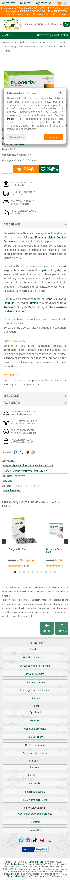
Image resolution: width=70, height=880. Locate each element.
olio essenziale (57, 307)
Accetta (53, 137)
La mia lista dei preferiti (35, 800)
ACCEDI (27, 3)
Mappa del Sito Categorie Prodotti (22, 876)
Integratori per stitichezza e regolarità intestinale (28, 465)
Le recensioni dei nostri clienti (35, 665)
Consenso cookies (35, 682)
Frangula (40, 237)
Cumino (61, 237)
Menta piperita (15, 311)
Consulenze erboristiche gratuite (35, 813)
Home (6, 42)
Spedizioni (35, 712)
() (64, 3)
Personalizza (16, 137)
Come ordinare (35, 737)
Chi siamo (35, 649)
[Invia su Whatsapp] (33, 451)
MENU (8, 35)
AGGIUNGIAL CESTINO (29, 169)
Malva (51, 237)
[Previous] (4, 541)
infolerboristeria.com (13, 864)
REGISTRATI (46, 3)
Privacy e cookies (35, 674)
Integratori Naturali (45, 42)
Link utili (35, 698)
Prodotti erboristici (22, 42)
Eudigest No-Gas (17, 549)
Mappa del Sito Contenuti (51, 876)
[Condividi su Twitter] (21, 451)
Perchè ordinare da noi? (35, 657)
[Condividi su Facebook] (15, 451)
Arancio (8, 241)
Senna (29, 237)
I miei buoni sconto (35, 791)
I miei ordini (35, 783)
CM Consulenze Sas (34, 862)
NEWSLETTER (60, 35)
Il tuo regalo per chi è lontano (35, 690)
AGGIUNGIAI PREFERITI (52, 169)
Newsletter (35, 830)
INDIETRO (47, 630)
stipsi (42, 270)
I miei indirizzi (35, 775)
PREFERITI (10, 3)
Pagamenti (35, 720)
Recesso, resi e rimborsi (35, 753)
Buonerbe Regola (12, 490)
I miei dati (35, 767)
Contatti (35, 822)
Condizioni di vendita (35, 728)
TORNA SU (61, 630)
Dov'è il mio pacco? (35, 745)
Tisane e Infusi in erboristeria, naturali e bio (25, 471)
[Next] (66, 541)
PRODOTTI (42, 35)
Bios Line (7, 480)
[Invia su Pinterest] (27, 451)
